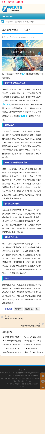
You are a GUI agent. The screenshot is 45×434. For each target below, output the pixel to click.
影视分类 (19, 2)
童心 (23, 73)
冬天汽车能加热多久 (31, 348)
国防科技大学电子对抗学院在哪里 (13, 344)
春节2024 (9, 21)
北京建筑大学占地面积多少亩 (34, 344)
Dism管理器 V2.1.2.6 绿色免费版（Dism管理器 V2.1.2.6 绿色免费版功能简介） (34, 341)
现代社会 (23, 115)
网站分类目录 (35, 373)
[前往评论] (42, 381)
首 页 (3, 2)
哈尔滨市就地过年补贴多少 (14, 318)
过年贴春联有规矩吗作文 (12, 337)
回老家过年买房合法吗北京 (30, 325)
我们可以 (6, 104)
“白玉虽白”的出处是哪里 (32, 337)
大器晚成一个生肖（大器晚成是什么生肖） (13, 348)
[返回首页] (42, 375)
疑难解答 (22, 375)
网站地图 (15, 375)
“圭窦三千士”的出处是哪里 (33, 352)
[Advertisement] (22, 411)
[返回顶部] (42, 387)
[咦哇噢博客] (22, 9)
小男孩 (22, 386)
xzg (8, 37)
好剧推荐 (11, 2)
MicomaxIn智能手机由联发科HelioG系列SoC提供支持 (13, 341)
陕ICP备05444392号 (31, 375)
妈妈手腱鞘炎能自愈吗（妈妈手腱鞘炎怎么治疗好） (13, 352)
